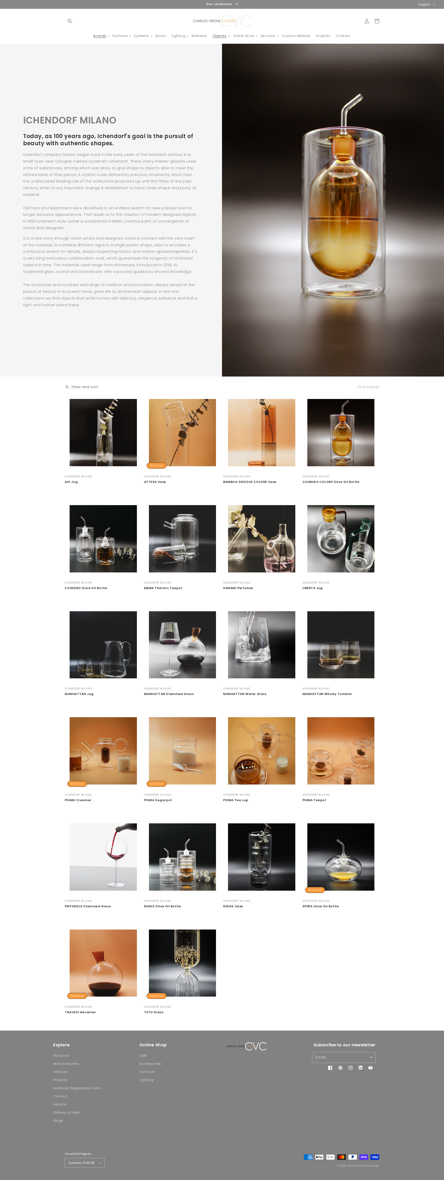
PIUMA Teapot (314, 800)
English (424, 4)
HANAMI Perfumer (238, 588)
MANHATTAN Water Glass (245, 694)
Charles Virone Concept (363, 1166)
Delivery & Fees (66, 1112)
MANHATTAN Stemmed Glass (169, 694)
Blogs (58, 1120)
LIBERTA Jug (312, 588)
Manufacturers (66, 1063)
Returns (59, 1104)
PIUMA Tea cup (235, 800)
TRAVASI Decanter (80, 1012)
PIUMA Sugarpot (158, 800)
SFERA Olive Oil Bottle (320, 906)
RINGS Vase (233, 906)
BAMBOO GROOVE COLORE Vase (249, 482)
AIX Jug (71, 482)
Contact (60, 1096)
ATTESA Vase (155, 482)
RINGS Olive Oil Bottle (162, 906)
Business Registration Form (77, 1088)
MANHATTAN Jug (79, 694)
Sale (143, 1055)
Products (61, 1055)
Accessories (150, 1063)
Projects (60, 1080)
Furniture (147, 1071)
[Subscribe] (370, 1057)
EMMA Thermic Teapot (163, 588)
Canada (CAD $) (81, 1163)
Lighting (146, 1080)
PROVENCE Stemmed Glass (88, 906)
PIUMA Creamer (78, 800)
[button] (70, 21)
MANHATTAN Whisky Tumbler (327, 694)
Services (60, 1071)
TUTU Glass (153, 1012)
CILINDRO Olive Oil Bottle (86, 588)
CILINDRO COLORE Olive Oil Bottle (330, 482)
